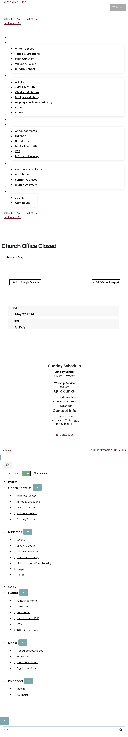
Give (24, 2)
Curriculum (22, 203)
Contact (42, 473)
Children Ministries (27, 92)
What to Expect (25, 48)
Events (13, 593)
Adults (19, 82)
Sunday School (25, 69)
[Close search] (4, 721)
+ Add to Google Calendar (25, 282)
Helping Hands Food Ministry (33, 102)
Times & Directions (27, 54)
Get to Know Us (20, 488)
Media (12, 643)
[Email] (10, 7)
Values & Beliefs (25, 64)
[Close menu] (0, 457)
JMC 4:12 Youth (25, 87)
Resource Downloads (29, 169)
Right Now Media (26, 184)
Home (15, 37)
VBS (17, 151)
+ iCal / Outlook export (106, 282)
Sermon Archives (26, 179)
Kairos (19, 112)
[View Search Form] (7, 13)
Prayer (19, 107)
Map (76, 420)
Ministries (15, 532)
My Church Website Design (113, 450)
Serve (14, 119)
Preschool (15, 681)
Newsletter (22, 141)
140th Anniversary (27, 156)
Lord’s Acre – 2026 (27, 146)
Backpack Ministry (27, 97)
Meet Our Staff (24, 59)
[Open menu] (118, 7)
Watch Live (11, 2)
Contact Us (67, 434)
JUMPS (19, 198)
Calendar (21, 136)
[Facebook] (6, 7)
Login (8, 450)
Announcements (26, 131)
